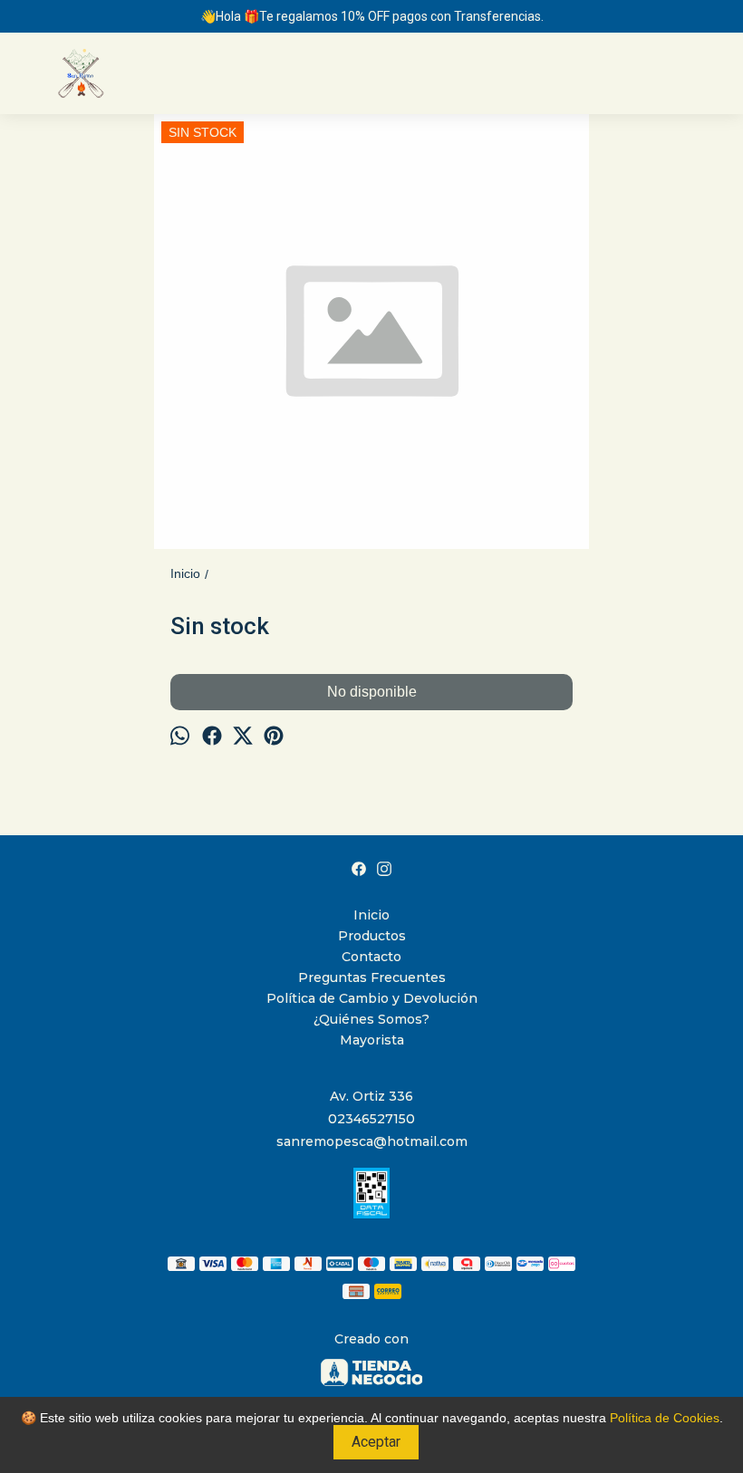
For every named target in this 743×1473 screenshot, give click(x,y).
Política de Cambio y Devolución (372, 998)
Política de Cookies (664, 1417)
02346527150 (371, 1119)
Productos (372, 936)
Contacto (371, 956)
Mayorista (372, 1040)
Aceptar (376, 1441)
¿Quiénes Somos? (371, 1019)
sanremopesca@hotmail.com (372, 1141)
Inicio (371, 915)
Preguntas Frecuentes (372, 977)
